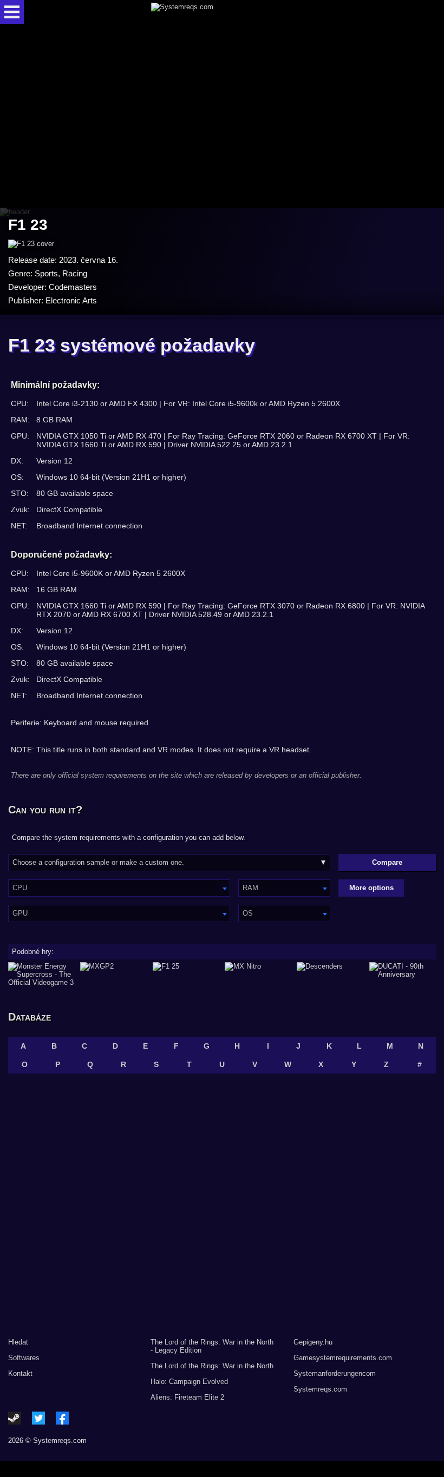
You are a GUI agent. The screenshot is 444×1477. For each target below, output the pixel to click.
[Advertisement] (222, 116)
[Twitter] (38, 1418)
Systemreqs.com (320, 1389)
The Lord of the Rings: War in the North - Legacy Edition (212, 1346)
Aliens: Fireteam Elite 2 (187, 1397)
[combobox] (119, 888)
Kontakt (20, 1373)
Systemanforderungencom (334, 1373)
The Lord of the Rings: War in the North (212, 1366)
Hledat (18, 1342)
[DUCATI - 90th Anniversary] (402, 974)
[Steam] (14, 1418)
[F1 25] (186, 974)
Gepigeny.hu (312, 1342)
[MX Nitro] (258, 974)
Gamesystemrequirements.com (342, 1358)
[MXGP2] (113, 974)
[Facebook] (62, 1418)
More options (371, 888)
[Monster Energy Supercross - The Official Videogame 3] (41, 974)
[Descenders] (330, 974)
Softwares (24, 1358)
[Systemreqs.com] (231, 12)
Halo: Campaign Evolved (189, 1381)
